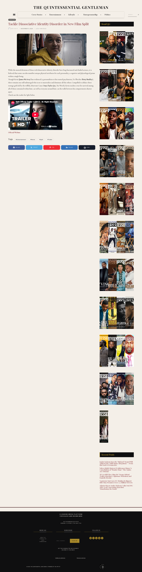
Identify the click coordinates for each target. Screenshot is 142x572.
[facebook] (90, 538)
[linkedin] (96, 538)
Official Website (14, 132)
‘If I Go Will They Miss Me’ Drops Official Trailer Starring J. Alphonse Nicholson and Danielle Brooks (115, 476)
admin (16, 28)
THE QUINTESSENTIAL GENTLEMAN (71, 7)
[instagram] (102, 538)
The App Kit (57, 566)
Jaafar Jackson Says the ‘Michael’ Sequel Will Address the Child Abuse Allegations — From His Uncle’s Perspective (116, 463)
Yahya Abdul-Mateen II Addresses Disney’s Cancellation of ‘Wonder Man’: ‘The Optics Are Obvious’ (116, 470)
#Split (41, 139)
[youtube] (99, 538)
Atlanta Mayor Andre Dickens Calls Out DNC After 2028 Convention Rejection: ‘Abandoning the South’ (116, 487)
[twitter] (93, 538)
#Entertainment (21, 139)
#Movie (32, 139)
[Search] (139, 14)
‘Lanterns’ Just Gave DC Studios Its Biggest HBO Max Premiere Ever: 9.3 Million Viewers (116, 482)
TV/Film (12, 19)
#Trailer (49, 139)
